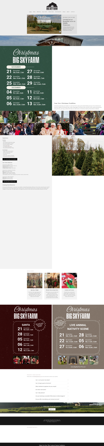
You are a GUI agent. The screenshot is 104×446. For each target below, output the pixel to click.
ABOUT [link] (68, 11)
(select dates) (7, 145)
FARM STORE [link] (51, 11)
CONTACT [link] (73, 11)
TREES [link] (34, 11)
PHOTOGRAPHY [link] (58, 11)
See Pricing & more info (10, 181)
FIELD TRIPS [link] (44, 11)
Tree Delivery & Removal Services (8, 156)
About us (52, 409)
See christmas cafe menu (10, 159)
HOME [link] (30, 11)
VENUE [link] (64, 11)
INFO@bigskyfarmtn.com (37, 376)
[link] (52, 6)
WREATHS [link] (39, 11)
